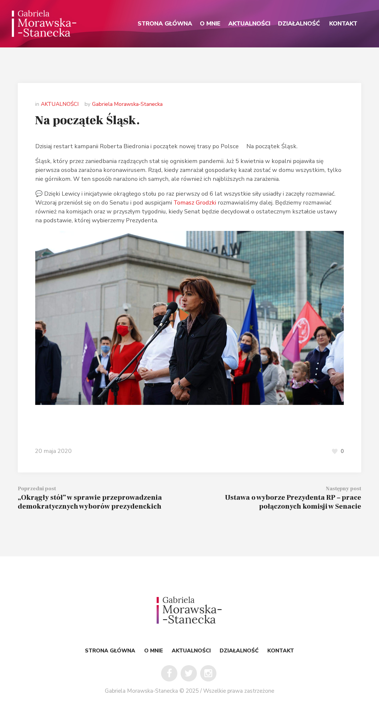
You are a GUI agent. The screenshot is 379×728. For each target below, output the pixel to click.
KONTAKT (280, 650)
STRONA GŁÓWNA (110, 650)
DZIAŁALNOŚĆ (239, 650)
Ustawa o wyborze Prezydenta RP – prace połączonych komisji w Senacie (293, 502)
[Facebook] (169, 673)
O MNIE (153, 650)
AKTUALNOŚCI (60, 104)
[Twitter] (189, 673)
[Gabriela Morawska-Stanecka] (189, 610)
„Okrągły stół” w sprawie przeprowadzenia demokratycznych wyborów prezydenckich (90, 502)
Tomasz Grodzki (195, 203)
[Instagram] (208, 673)
